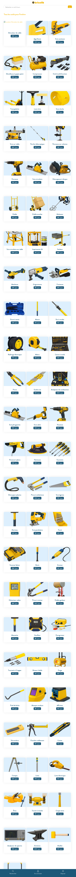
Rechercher (13, 874)
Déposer (63, 874)
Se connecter (38, 874)
